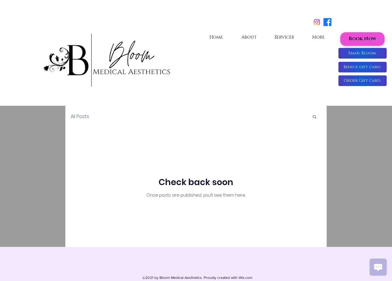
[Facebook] (327, 22)
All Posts (80, 116)
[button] (362, 80)
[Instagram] (317, 22)
